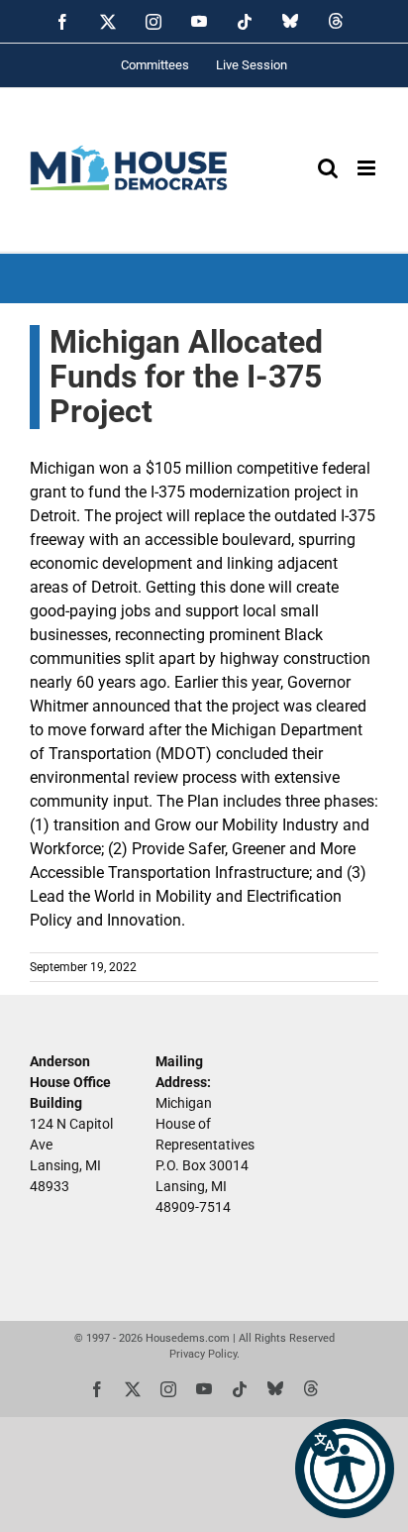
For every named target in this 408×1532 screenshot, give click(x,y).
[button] (344, 1468)
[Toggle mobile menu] (367, 168)
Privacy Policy (203, 1354)
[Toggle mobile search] (328, 168)
